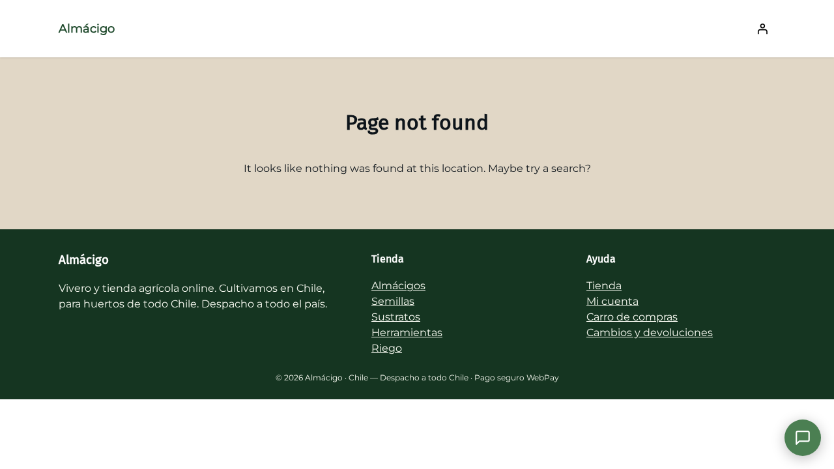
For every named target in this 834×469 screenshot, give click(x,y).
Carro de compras (632, 317)
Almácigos (398, 285)
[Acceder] (762, 29)
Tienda (604, 285)
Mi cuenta (612, 301)
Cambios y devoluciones (649, 332)
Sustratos (395, 317)
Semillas (392, 301)
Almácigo (87, 28)
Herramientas (406, 332)
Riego (386, 348)
